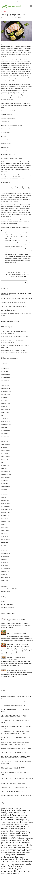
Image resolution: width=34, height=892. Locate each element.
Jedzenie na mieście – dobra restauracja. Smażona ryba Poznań (16, 762)
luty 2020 (4, 533)
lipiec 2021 (4, 483)
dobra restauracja (16, 819)
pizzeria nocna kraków (20, 849)
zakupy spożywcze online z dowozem (13, 302)
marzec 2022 (5, 459)
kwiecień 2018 (5, 554)
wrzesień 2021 (5, 477)
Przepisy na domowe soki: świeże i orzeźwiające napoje (16, 697)
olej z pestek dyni (23, 826)
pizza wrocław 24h (14, 845)
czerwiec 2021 (5, 486)
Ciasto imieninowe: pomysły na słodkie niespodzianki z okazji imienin (13, 768)
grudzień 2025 (5, 386)
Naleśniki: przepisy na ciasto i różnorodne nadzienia (16, 620)
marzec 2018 (5, 557)
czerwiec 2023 (5, 445)
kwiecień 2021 (5, 492)
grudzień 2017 (5, 565)
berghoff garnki (15, 808)
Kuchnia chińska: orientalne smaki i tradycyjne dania (15, 738)
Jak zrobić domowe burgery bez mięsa (13, 706)
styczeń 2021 (5, 501)
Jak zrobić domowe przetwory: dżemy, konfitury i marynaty (17, 779)
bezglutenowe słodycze (12, 810)
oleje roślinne (10, 826)
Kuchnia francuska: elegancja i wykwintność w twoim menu (16, 796)
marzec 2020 (5, 530)
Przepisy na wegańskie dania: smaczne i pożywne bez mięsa (16, 727)
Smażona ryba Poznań (12, 861)
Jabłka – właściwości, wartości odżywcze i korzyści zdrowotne (14, 332)
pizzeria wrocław (20, 852)
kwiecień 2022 (5, 456)
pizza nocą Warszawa (10, 838)
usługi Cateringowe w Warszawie (12, 867)
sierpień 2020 (5, 515)
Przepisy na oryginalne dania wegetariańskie (16, 658)
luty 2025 (4, 415)
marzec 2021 (5, 495)
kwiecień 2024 (5, 430)
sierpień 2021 (5, 480)
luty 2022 (4, 462)
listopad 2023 (5, 439)
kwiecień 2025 (5, 409)
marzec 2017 (5, 580)
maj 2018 (4, 551)
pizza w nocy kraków (21, 840)
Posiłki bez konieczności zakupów (18, 670)
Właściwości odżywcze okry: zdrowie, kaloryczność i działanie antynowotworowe (15, 351)
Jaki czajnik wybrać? (10, 240)
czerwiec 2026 (5, 374)
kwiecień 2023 (5, 450)
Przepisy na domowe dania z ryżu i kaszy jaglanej (16, 748)
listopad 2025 (5, 389)
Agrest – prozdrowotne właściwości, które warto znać (15, 346)
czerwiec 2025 (5, 403)
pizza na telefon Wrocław (19, 836)
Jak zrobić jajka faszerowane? (13, 246)
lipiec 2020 (4, 518)
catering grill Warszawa (10, 815)
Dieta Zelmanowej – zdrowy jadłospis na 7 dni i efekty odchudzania (19, 632)
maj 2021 (4, 489)
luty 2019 (4, 545)
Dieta (3, 601)
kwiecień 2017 (5, 577)
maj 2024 (4, 427)
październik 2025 (6, 392)
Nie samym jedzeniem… (8, 607)
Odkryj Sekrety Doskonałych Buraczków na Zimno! (15, 773)
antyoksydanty (5, 808)
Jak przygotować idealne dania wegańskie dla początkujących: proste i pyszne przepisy (15, 757)
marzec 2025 (5, 412)
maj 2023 (4, 448)
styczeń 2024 (5, 436)
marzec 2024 (5, 433)
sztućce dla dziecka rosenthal (21, 864)
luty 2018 (4, 559)
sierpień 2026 (5, 368)
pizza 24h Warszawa (12, 833)
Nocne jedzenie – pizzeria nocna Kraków (13, 702)
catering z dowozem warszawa (15, 816)
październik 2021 (6, 474)
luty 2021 (4, 498)
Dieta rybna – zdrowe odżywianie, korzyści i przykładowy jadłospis (18, 645)
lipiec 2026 (4, 371)
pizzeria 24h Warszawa (20, 847)
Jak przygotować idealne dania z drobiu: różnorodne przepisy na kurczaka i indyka (14, 716)
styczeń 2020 (5, 536)
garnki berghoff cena (17, 822)
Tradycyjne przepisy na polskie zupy (12, 791)
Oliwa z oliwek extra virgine (12, 829)
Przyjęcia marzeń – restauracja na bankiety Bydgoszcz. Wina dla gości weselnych (15, 743)
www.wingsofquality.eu (23, 227)
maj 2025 (4, 406)
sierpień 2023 (5, 442)
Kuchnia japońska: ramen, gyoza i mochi (13, 784)
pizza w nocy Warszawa (13, 842)
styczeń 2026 (5, 383)
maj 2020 (4, 524)
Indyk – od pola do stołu (18, 272)
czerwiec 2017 (5, 571)
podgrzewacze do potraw (12, 857)
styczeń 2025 (5, 418)
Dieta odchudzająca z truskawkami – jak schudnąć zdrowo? (14, 341)
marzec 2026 (5, 380)
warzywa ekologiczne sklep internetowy (16, 869)
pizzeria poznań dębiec (7, 852)
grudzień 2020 (5, 504)
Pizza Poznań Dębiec (24, 838)
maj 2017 (4, 574)
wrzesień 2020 (5, 512)
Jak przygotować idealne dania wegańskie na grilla (15, 721)
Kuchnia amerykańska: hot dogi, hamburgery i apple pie (15, 710)
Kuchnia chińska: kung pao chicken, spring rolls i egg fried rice (16, 294)
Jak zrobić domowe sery (8, 310)
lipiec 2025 (4, 400)
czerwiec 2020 (5, 521)
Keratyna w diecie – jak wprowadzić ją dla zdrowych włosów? (14, 337)
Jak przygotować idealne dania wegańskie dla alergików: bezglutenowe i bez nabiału (15, 732)
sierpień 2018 (5, 548)
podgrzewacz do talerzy (15, 855)
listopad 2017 (5, 568)
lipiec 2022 (4, 453)
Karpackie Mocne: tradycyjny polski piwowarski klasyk (16, 314)
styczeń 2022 (5, 465)
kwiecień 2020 (5, 527)
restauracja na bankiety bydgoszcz (14, 859)
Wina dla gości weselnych (10, 873)
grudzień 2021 (5, 468)
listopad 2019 (5, 539)
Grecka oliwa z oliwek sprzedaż (19, 824)
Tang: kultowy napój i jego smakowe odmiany (15, 787)
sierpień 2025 (5, 397)
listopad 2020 (5, 506)
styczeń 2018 (5, 562)
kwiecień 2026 (5, 377)
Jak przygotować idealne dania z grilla (13, 306)
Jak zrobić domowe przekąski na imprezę (14, 752)
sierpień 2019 (5, 542)
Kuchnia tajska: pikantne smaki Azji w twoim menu (16, 298)
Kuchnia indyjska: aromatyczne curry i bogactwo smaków (18, 275)
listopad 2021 (5, 471)
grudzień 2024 (5, 421)
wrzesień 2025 (5, 394)
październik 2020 (6, 509)
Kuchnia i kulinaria (5, 11)
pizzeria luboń (4, 850)
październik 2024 (6, 424)
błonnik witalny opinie (24, 813)
